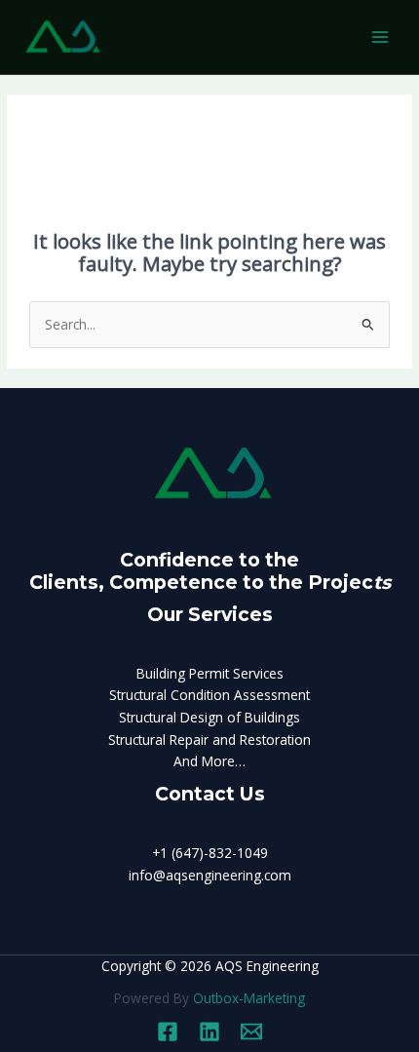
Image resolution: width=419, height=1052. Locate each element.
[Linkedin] (209, 1031)
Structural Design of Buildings (209, 717)
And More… (209, 761)
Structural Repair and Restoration (209, 739)
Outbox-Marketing (249, 998)
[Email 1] (251, 1031)
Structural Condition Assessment (209, 694)
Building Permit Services (210, 673)
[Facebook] (167, 1031)
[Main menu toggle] (380, 38)
